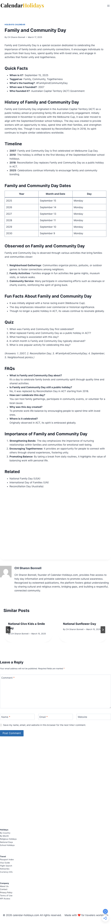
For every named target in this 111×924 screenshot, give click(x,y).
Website (82, 717)
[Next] (103, 629)
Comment (8, 677)
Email (43, 717)
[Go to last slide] (8, 629)
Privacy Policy (6, 892)
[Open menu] (108, 5)
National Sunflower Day (79, 624)
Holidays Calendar (15, 24)
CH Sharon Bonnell (16, 37)
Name (5, 717)
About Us (4, 886)
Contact (3, 889)
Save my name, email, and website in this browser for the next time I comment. (44, 725)
